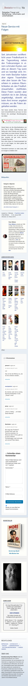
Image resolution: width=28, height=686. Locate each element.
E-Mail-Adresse (10, 494)
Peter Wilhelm (12, 222)
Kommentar (10, 468)
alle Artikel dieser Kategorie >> (11, 207)
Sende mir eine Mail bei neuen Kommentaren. (13, 508)
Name (8, 487)
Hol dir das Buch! (14, 551)
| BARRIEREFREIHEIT (13, 645)
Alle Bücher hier (14, 553)
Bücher (22, 233)
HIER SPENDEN (14, 613)
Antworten (7, 379)
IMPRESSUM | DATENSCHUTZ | (10, 644)
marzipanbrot (8, 386)
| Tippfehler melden (19, 213)
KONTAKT (4, 645)
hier (17, 239)
